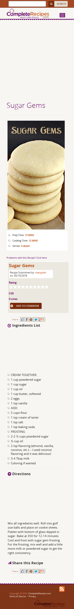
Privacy (32, 596)
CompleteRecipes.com (39, 593)
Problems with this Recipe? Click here (27, 257)
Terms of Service (17, 596)
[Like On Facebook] (22, 319)
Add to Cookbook (27, 306)
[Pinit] (31, 319)
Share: (15, 319)
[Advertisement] (37, 61)
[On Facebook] (27, 319)
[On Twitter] (36, 319)
